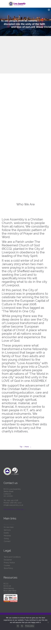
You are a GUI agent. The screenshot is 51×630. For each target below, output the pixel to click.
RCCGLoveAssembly (25, 127)
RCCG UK (7, 586)
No (22, 626)
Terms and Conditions (12, 557)
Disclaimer (8, 560)
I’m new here (8, 527)
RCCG (6, 584)
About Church (9, 525)
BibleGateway (9, 588)
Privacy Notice (9, 563)
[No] (48, 622)
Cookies (7, 565)
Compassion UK (10, 593)
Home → (28, 447)
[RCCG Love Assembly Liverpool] (27, 4)
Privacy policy (29, 626)
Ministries (7, 536)
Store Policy (8, 568)
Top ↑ (21, 447)
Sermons (7, 530)
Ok (18, 626)
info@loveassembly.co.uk (13, 505)
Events (6, 533)
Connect (7, 541)
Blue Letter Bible (10, 591)
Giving (6, 538)
